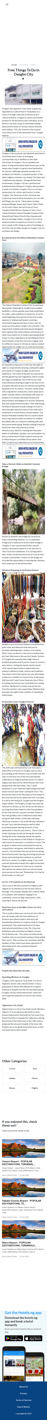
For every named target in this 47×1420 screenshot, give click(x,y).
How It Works (23, 1407)
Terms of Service (23, 1400)
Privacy (23, 1393)
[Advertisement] (23, 32)
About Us (23, 1386)
